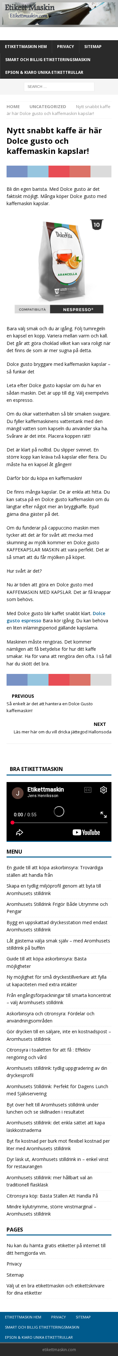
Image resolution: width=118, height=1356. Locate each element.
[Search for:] (59, 86)
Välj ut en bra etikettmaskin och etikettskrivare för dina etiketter (56, 1289)
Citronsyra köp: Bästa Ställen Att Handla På (52, 1196)
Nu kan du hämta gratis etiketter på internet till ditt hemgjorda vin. (56, 1249)
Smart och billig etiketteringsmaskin (47, 59)
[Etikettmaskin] (59, 23)
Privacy (65, 46)
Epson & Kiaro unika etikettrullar (44, 72)
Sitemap (93, 46)
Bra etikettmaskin (36, 769)
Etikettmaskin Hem (26, 46)
